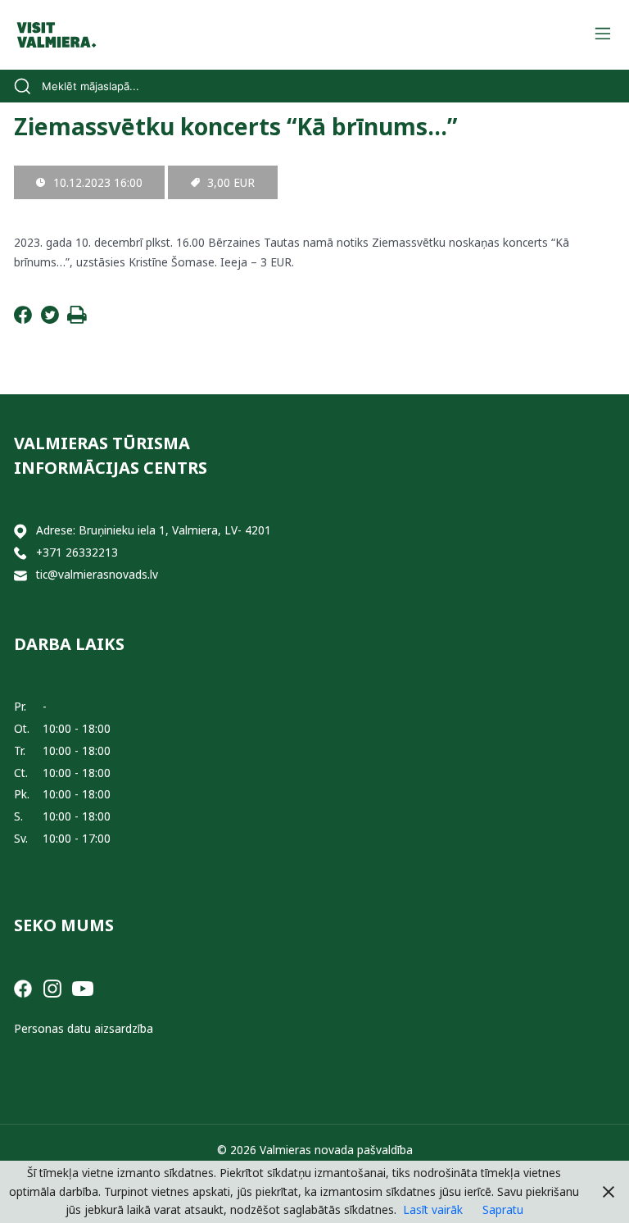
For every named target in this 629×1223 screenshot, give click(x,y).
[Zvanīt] (20, 552)
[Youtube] (82, 987)
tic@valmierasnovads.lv (97, 574)
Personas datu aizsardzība (83, 1028)
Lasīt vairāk (433, 1209)
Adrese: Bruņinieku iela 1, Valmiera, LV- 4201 (153, 530)
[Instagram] (52, 987)
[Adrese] (20, 530)
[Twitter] (50, 319)
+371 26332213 (77, 552)
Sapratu (502, 1209)
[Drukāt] (77, 319)
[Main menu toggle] (602, 35)
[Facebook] (23, 319)
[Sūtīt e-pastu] (20, 575)
